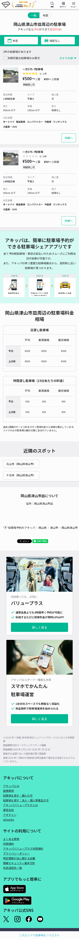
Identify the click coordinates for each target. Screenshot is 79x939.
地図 (45, 15)
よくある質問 (11, 839)
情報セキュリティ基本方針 (19, 863)
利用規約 (8, 844)
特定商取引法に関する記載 (19, 858)
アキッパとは (11, 786)
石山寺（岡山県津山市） (21, 464)
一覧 (33, 15)
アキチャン (9, 815)
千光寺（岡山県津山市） (21, 475)
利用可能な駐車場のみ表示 (24, 58)
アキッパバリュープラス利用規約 (23, 848)
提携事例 (8, 791)
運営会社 (8, 810)
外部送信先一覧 (12, 868)
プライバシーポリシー (16, 853)
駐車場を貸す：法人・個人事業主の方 (26, 800)
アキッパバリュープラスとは (20, 805)
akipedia (8, 820)
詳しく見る (39, 627)
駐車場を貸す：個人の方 (18, 795)
